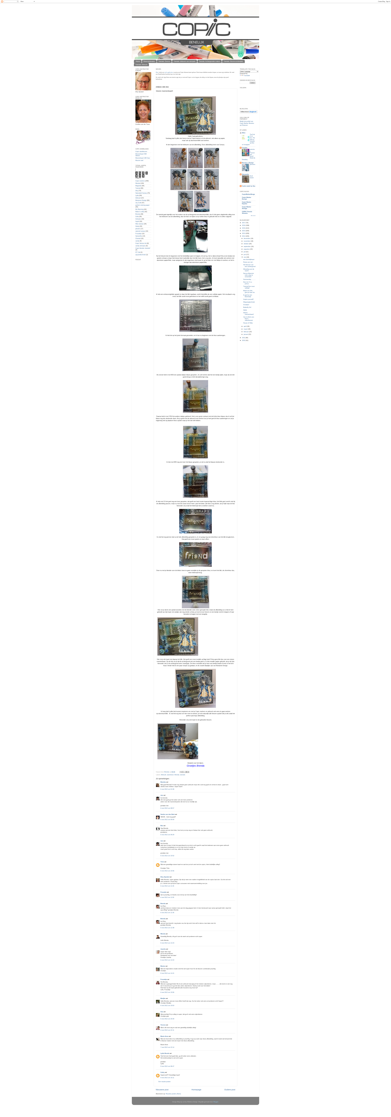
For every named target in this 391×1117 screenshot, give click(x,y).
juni (245, 254)
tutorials (182, 775)
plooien (137, 228)
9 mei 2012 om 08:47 (167, 1066)
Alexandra (245, 174)
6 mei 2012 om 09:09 (167, 819)
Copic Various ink (141, 243)
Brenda (177, 775)
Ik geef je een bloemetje (247, 295)
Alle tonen (253, 215)
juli (245, 252)
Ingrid (137, 221)
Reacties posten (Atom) (173, 1094)
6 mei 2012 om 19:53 (167, 1005)
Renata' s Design (248, 163)
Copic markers (140, 181)
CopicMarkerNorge (248, 194)
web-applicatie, (168, 72)
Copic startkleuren (141, 151)
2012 (244, 236)
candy (137, 241)
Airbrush (163, 775)
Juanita (163, 949)
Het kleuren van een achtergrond (249, 265)
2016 (244, 225)
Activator (138, 219)
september (247, 246)
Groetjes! (246, 304)
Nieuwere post (162, 1090)
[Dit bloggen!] (183, 772)
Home (138, 61)
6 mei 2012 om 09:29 (167, 834)
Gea (161, 1011)
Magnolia (138, 185)
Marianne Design (140, 200)
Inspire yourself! (248, 299)
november (247, 241)
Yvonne (163, 1025)
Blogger (215, 1102)
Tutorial (137, 188)
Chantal (137, 238)
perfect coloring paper (142, 205)
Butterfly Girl (247, 307)
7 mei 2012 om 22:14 (167, 1047)
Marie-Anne (164, 1036)
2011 (243, 337)
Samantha (138, 236)
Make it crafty (139, 211)
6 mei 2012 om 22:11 (167, 1030)
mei (245, 257)
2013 (244, 233)
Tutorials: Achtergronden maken (209, 61)
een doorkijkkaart (248, 259)
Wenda (162, 934)
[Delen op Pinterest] (188, 772)
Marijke (162, 998)
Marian (162, 966)
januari (246, 334)
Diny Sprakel (164, 877)
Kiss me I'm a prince (247, 282)
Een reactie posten (164, 1081)
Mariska (163, 782)
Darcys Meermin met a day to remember (248, 275)
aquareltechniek (140, 254)
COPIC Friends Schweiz (247, 212)
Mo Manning (139, 209)
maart (246, 329)
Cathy (162, 1072)
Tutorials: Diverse (164, 61)
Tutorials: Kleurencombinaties (233, 61)
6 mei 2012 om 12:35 (167, 912)
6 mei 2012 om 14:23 (167, 943)
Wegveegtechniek (249, 302)
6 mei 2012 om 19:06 (167, 992)
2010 (244, 340)
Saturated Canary (141, 193)
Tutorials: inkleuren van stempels (184, 61)
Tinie (162, 862)
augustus (247, 249)
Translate (247, 75)
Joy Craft (138, 202)
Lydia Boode (164, 1053)
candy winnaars (140, 246)
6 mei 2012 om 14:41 (167, 973)
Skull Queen (252, 176)
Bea (161, 825)
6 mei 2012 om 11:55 (167, 897)
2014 (244, 230)
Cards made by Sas (248, 186)
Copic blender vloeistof (142, 248)
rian (161, 795)
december (247, 238)
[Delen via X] (184, 772)
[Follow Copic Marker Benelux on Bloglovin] (248, 112)
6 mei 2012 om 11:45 (167, 886)
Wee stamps (139, 224)
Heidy (137, 226)
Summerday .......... (249, 279)
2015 (244, 228)
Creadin (244, 147)
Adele (245, 310)
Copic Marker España (246, 202)
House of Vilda (248, 323)
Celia (137, 216)
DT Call (137, 252)
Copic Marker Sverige (246, 207)
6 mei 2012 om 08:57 (167, 808)
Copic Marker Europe (246, 198)
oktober (246, 243)
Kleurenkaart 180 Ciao (142, 158)
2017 (244, 222)
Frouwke (163, 892)
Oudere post (229, 1090)
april (245, 326)
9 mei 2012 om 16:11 (167, 1077)
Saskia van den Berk (167, 814)
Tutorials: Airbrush (141, 64)
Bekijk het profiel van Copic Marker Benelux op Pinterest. (247, 123)
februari (246, 331)
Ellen (243, 133)
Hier (157, 72)
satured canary (140, 231)
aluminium (170, 775)
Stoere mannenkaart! (248, 313)
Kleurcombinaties (149, 61)
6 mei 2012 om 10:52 (167, 855)
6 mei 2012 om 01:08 (167, 789)
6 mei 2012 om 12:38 (167, 927)
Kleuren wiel (139, 160)
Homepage (196, 1090)
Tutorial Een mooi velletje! (249, 287)
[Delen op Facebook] (186, 772)
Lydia (137, 195)
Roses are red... (248, 262)
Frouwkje (163, 979)
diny (136, 190)
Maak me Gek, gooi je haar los (249, 291)
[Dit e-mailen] (181, 772)
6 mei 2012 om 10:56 (167, 871)
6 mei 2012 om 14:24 (167, 960)
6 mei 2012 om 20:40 (167, 1019)
